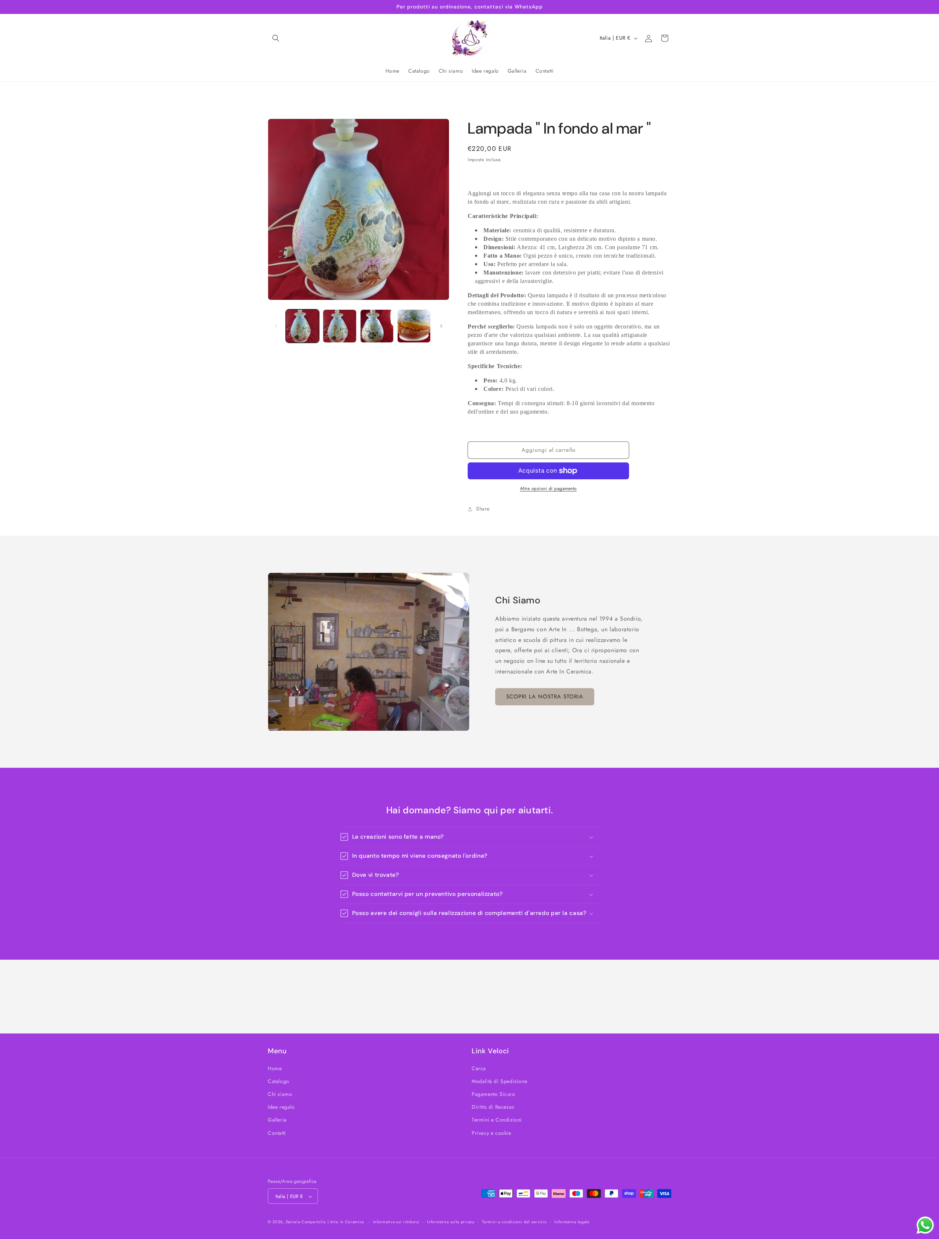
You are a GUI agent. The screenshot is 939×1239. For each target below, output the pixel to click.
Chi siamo (280, 1093)
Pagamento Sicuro (493, 1093)
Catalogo (278, 1080)
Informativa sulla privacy (451, 1222)
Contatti (277, 1132)
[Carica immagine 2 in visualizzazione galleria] (339, 326)
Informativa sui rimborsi (396, 1222)
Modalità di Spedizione (499, 1080)
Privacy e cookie (491, 1132)
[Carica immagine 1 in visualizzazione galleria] (302, 326)
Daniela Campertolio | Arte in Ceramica (325, 1222)
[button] (276, 38)
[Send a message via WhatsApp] (925, 1225)
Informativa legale (572, 1222)
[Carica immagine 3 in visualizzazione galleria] (377, 326)
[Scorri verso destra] (441, 326)
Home (275, 1068)
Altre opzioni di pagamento (548, 488)
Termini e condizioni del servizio (514, 1222)
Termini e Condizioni (497, 1119)
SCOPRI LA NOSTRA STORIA (544, 697)
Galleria (277, 1119)
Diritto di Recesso (493, 1107)
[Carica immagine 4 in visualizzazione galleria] (414, 326)
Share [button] (483, 508)
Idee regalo (281, 1107)
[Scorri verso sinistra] (276, 326)
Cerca (479, 1068)
